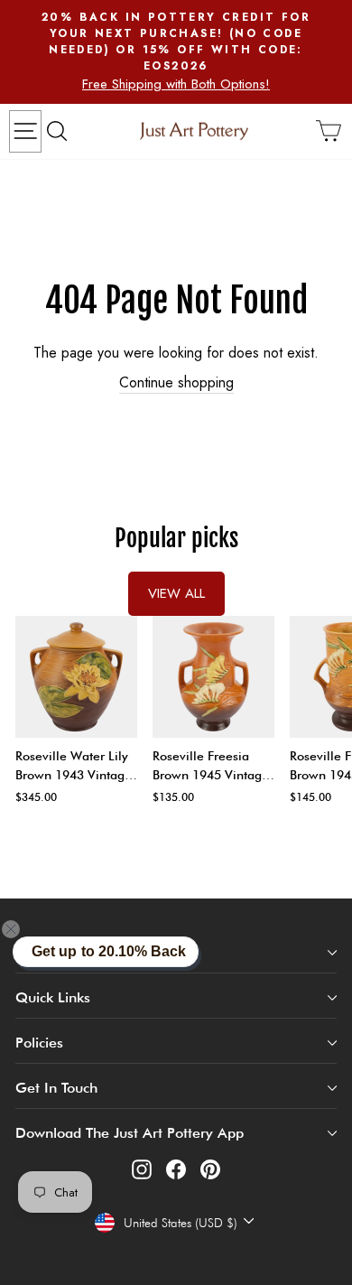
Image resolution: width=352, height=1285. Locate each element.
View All (176, 593)
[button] (22, 929)
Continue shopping (176, 383)
